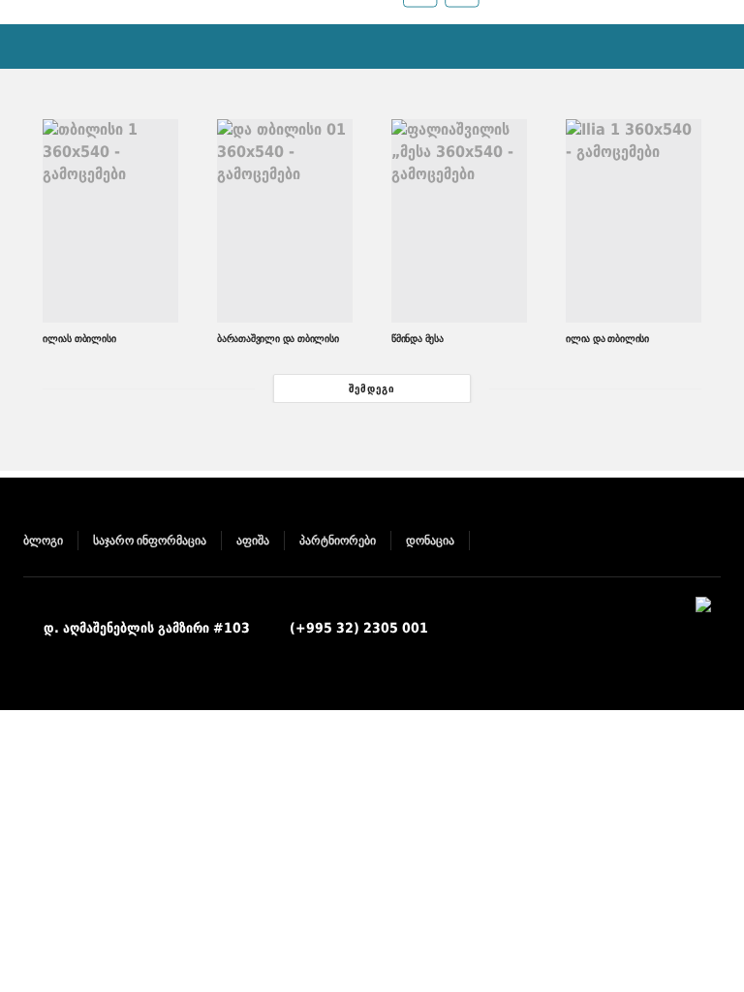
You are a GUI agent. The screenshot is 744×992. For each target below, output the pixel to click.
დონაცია (430, 540)
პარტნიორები (337, 540)
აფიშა (252, 540)
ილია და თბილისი (607, 338)
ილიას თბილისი (79, 338)
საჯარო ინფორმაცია (149, 540)
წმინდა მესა (417, 338)
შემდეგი (372, 389)
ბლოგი (43, 540)
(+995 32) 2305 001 (359, 628)
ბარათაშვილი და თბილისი (278, 338)
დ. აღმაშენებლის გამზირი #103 (147, 628)
